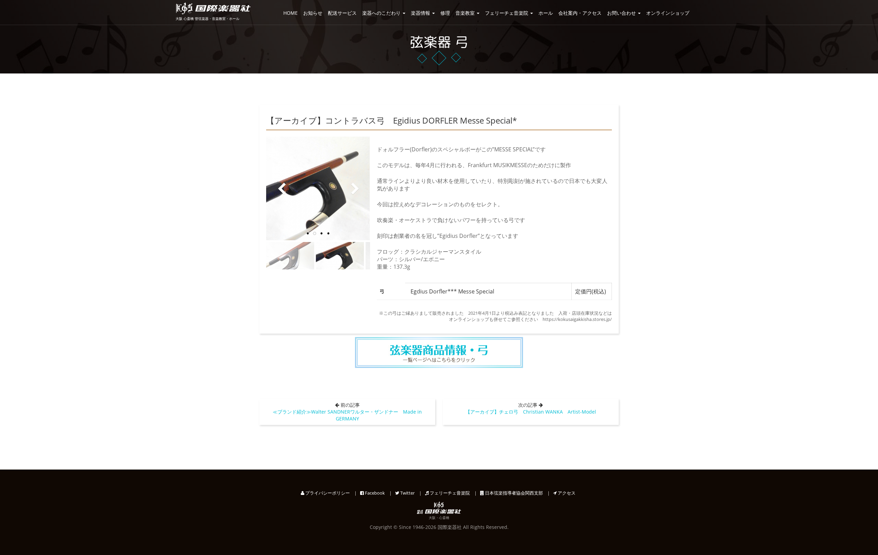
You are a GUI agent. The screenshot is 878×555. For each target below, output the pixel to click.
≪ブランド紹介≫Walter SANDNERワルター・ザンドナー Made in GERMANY (347, 415)
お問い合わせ (622, 13)
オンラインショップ (667, 13)
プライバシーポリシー (327, 493)
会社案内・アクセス (580, 13)
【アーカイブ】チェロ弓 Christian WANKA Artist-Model (530, 411)
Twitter (407, 493)
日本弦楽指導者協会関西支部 (513, 493)
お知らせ (312, 13)
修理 (445, 13)
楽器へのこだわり (382, 13)
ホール (545, 13)
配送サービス (342, 13)
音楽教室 (465, 13)
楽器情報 (421, 13)
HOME (290, 13)
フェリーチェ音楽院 (507, 13)
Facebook (374, 493)
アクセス (566, 493)
